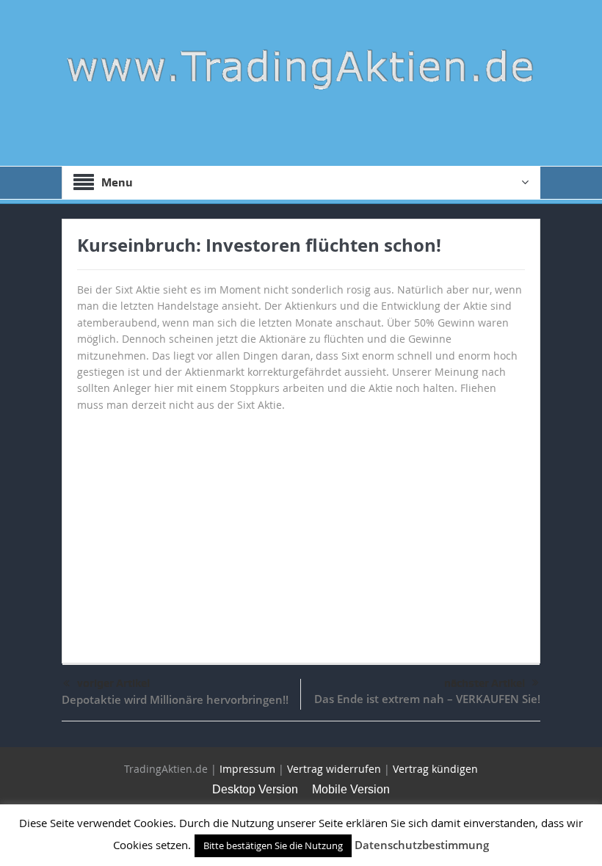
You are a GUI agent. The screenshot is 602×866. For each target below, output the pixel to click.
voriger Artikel (113, 683)
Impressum (247, 769)
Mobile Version (351, 789)
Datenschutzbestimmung (422, 844)
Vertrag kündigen (435, 769)
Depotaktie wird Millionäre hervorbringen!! (175, 699)
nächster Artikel (484, 683)
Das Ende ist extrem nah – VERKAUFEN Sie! (427, 698)
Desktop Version (255, 789)
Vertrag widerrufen (334, 769)
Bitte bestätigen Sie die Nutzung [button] (273, 845)
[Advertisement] (301, 530)
